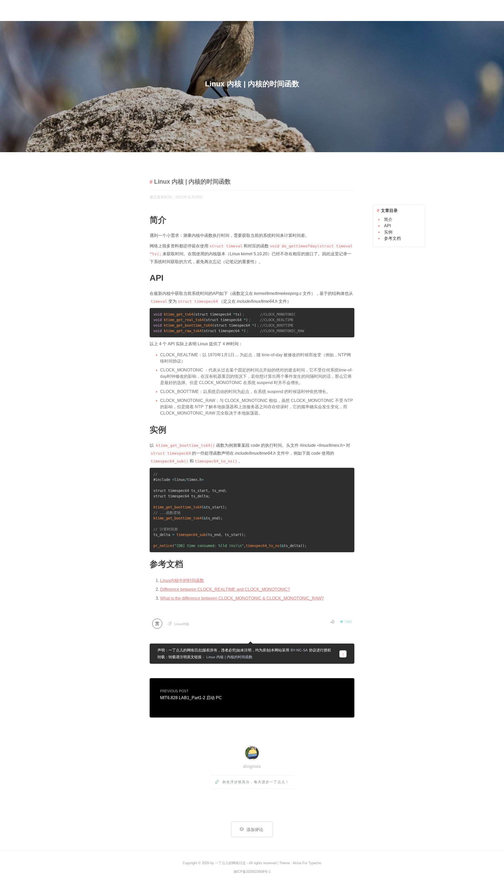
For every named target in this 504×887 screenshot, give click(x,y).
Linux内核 (181, 624)
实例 (388, 232)
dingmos (252, 766)
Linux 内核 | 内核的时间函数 (229, 657)
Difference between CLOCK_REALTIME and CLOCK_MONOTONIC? (225, 589)
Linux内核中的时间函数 (182, 580)
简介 (388, 219)
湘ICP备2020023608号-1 (252, 872)
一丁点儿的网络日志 (230, 863)
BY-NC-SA (299, 650)
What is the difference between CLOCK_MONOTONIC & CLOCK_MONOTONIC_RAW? (242, 598)
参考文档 (392, 238)
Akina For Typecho (307, 863)
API (387, 226)
